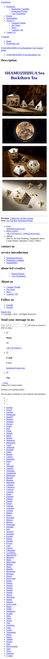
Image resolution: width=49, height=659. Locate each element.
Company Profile (18, 23)
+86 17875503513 (14, 348)
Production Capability (20, 9)
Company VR (17, 30)
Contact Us (11, 32)
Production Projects (19, 11)
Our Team (15, 25)
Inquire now (6, 312)
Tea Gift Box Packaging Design (19, 221)
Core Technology (18, 13)
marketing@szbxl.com (15, 229)
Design (9, 16)
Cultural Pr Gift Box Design (21, 218)
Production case (12, 43)
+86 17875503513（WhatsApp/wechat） (23, 233)
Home (8, 41)
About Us (10, 21)
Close (4, 383)
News (13, 28)
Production (10, 6)
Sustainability (11, 18)
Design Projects (17, 274)
